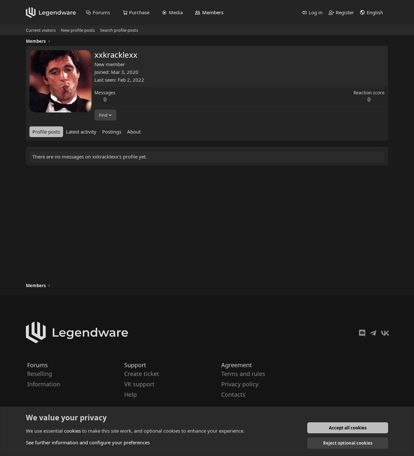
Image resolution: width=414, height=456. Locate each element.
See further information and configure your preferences (88, 442)
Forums (101, 12)
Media (176, 12)
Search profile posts (119, 30)
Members (212, 12)
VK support (139, 384)
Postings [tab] (111, 131)
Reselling (39, 374)
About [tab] (134, 131)
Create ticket (141, 374)
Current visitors (41, 30)
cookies (72, 430)
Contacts (233, 395)
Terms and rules (243, 374)
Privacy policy (239, 384)
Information (43, 384)
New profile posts (78, 30)
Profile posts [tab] (46, 131)
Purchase (139, 12)
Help (130, 395)
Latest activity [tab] (81, 131)
